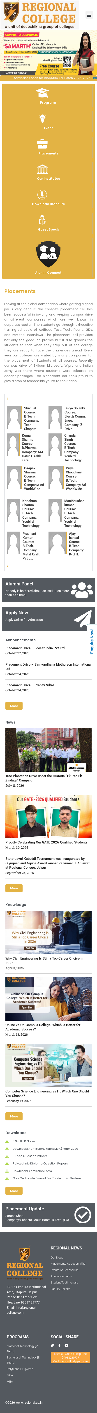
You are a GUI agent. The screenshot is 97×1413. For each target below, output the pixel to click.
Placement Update (24, 1208)
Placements (48, 153)
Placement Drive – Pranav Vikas (30, 685)
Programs (48, 102)
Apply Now (16, 612)
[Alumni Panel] (81, 590)
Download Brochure (48, 204)
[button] (89, 15)
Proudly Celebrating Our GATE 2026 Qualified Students (46, 842)
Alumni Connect (48, 272)
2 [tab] (8, 566)
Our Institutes (48, 178)
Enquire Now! (92, 641)
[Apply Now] (83, 619)
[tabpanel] (48, 482)
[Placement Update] (83, 1215)
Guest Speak (48, 229)
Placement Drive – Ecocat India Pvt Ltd (35, 648)
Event (48, 128)
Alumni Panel (19, 584)
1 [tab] (8, 399)
